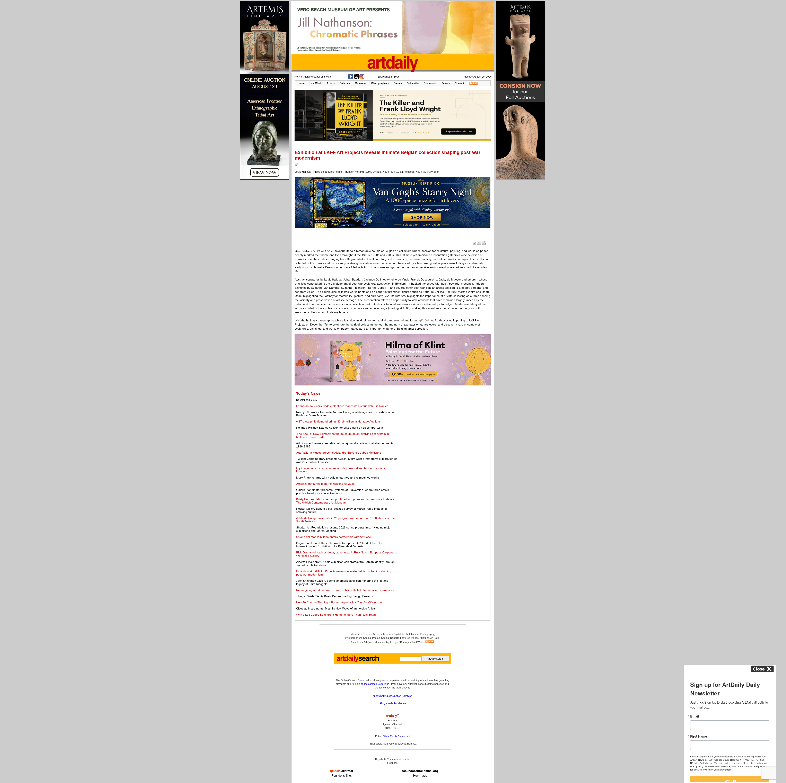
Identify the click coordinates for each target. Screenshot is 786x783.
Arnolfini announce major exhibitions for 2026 (325, 483)
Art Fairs (434, 638)
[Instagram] (361, 78)
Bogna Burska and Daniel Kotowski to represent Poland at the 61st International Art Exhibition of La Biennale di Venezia (339, 544)
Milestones (387, 634)
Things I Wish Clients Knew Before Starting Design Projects (334, 596)
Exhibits (367, 634)
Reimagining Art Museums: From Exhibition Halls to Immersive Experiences (345, 590)
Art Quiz (368, 642)
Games (398, 83)
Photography (427, 634)
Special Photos (371, 638)
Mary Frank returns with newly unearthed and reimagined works (337, 477)
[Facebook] (350, 78)
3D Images (405, 642)
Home (301, 83)
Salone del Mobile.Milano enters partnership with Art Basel (334, 537)
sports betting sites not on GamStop (392, 696)
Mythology (392, 642)
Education (379, 642)
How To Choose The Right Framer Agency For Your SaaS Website (339, 602)
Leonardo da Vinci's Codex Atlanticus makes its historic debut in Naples (342, 406)
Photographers (380, 83)
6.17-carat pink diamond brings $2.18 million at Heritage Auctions (338, 421)
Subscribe (413, 83)
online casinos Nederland (375, 684)
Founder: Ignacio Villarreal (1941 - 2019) (392, 724)
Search (446, 83)
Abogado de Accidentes (392, 703)
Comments (430, 83)
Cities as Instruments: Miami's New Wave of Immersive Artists (336, 608)
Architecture (412, 634)
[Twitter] (356, 78)
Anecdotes (357, 642)
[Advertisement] (443, 420)
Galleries (345, 83)
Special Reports (390, 638)
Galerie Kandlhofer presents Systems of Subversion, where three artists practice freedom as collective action (342, 491)
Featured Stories (409, 638)
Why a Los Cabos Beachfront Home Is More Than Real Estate (336, 614)
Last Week (315, 83)
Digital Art (399, 634)
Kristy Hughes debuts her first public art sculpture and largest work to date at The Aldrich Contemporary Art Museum (345, 501)
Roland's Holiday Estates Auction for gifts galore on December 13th (339, 427)
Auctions (424, 638)
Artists (331, 83)
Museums (360, 83)
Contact (459, 83)
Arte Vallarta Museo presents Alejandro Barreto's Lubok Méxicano (338, 452)
